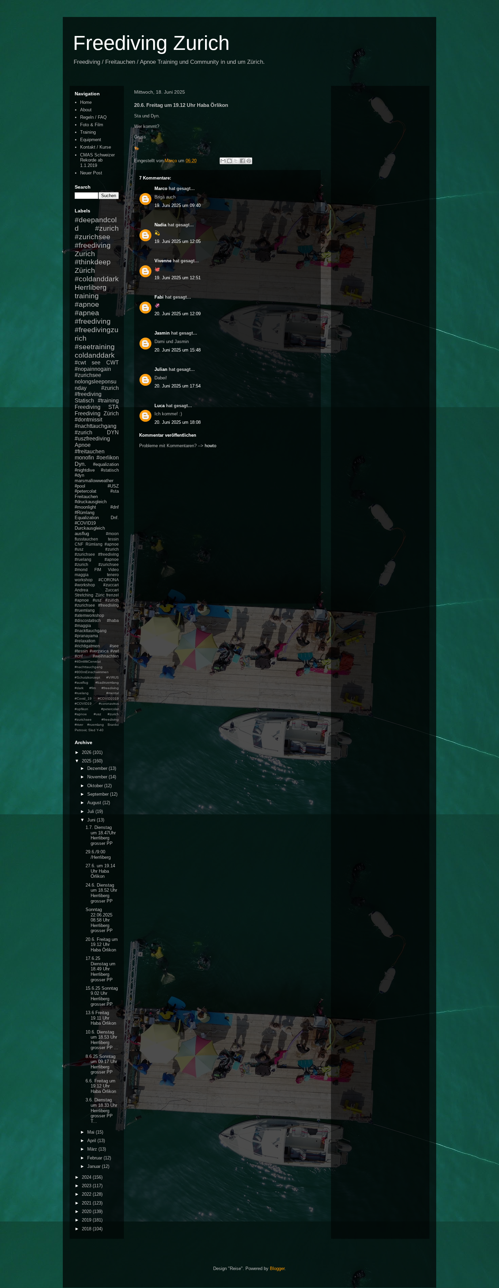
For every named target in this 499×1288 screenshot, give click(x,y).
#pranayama (86, 635)
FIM (97, 569)
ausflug (82, 533)
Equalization (87, 517)
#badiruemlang (107, 682)
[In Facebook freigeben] (242, 160)
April (92, 1140)
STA (113, 407)
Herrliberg (91, 287)
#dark (79, 688)
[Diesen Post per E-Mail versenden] (223, 160)
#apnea (87, 313)
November (98, 776)
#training (108, 400)
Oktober (95, 785)
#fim (92, 688)
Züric (100, 595)
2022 (87, 1194)
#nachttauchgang (95, 426)
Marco (160, 188)
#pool (80, 486)
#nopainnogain (93, 369)
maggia (82, 574)
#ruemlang (95, 724)
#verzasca (99, 651)
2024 (87, 1177)
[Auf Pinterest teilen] (248, 160)
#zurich (83, 432)
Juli (91, 811)
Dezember (98, 768)
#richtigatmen (87, 646)
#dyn (79, 475)
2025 (87, 760)
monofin (84, 457)
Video (113, 569)
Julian (160, 369)
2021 (87, 1203)
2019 (87, 1220)
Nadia (160, 224)
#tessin (81, 651)
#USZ (113, 486)
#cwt (80, 362)
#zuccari (111, 585)
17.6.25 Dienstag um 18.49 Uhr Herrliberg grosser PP (100, 969)
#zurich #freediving (97, 391)
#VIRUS (112, 677)
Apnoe (83, 445)
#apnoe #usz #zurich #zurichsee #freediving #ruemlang (97, 605)
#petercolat (85, 491)
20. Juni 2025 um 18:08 (177, 422)
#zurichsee (88, 375)
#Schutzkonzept (87, 677)
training (87, 296)
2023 (87, 1185)
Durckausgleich (90, 528)
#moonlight (85, 507)
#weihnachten (106, 656)
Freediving (87, 407)
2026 (87, 752)
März (92, 1149)
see (96, 362)
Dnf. (115, 517)
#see (114, 646)
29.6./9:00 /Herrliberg (98, 854)
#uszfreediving (92, 438)
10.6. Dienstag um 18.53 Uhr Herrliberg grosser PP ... (102, 1039)
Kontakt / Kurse (95, 147)
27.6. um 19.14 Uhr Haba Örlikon (100, 871)
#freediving (93, 321)
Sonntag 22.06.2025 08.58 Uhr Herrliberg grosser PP (99, 920)
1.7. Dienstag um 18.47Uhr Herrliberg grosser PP (101, 835)
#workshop (85, 585)
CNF (79, 544)
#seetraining (95, 347)
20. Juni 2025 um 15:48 (177, 350)
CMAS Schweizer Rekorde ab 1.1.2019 (97, 160)
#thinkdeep (93, 262)
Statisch (84, 400)
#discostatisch (88, 620)
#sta (114, 491)
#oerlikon (107, 457)
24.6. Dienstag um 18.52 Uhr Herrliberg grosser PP (101, 893)
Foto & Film (91, 124)
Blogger (277, 1268)
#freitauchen (90, 451)
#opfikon (81, 709)
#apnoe (87, 304)
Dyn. (80, 464)
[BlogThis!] (229, 160)
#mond (81, 569)
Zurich (85, 254)
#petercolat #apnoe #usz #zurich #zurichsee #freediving (97, 714)
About (86, 109)
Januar (94, 1166)
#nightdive (85, 470)
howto (210, 445)
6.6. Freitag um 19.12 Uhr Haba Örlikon (101, 1086)
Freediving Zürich (97, 413)
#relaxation (85, 641)
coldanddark (95, 355)
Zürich (85, 270)
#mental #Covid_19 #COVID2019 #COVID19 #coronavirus (97, 698)
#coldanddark (97, 279)
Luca (159, 405)
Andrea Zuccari (97, 590)
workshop (84, 579)
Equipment (90, 139)
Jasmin (162, 333)
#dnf (114, 507)
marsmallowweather (94, 480)
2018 (87, 1228)
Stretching (84, 595)
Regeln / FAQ (93, 117)
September (98, 794)
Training (88, 132)
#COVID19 (85, 523)
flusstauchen (86, 539)
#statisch (110, 470)
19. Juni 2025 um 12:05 (177, 241)
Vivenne (162, 260)
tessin (113, 539)
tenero (113, 574)
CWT (112, 362)
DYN (113, 432)
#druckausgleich (91, 501)
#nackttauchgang (91, 630)
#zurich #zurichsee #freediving (97, 236)
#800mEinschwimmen (92, 672)
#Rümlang (84, 512)
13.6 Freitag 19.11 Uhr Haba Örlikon (101, 1018)
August (95, 802)
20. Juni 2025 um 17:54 (177, 386)
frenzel (112, 595)
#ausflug (81, 682)
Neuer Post (91, 172)
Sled (91, 730)
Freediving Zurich (151, 43)
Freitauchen (86, 496)
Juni (92, 819)
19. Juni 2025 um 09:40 (177, 205)
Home (86, 102)
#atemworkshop (89, 615)
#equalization (106, 464)
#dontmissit (88, 419)
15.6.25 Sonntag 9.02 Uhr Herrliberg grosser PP (102, 996)
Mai (91, 1132)
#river (79, 724)
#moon (112, 533)
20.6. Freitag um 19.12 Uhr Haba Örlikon (102, 944)
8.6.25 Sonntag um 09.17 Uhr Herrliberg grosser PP (101, 1064)
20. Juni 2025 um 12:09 (177, 313)
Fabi (159, 297)
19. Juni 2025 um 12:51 (177, 277)
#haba (113, 620)
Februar (95, 1157)
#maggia (83, 625)
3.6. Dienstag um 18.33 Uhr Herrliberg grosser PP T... (101, 1110)
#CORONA (108, 579)
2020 (87, 1211)
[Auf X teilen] (236, 160)
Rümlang (94, 544)
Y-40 (100, 730)
